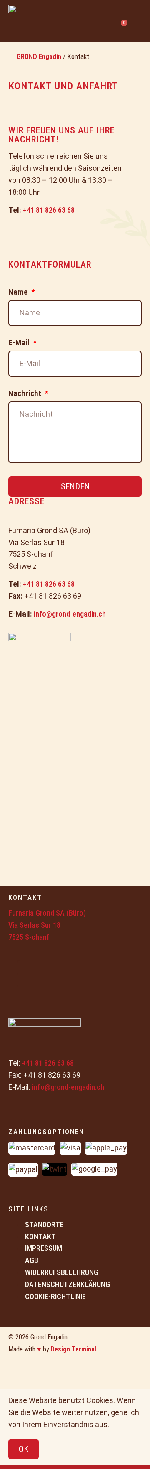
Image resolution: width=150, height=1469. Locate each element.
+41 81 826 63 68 (49, 210)
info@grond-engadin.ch (70, 613)
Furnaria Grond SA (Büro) (47, 913)
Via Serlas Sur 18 (34, 925)
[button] (138, 21)
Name (19, 292)
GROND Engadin (39, 56)
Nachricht (25, 393)
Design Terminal (73, 1349)
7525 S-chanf (29, 937)
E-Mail (19, 343)
